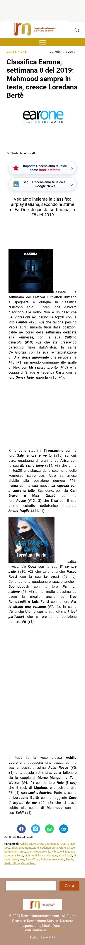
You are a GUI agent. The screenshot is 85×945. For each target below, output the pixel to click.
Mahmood (30, 855)
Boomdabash (53, 843)
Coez (7, 847)
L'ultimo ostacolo (36, 851)
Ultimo (16, 863)
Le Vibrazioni (56, 851)
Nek (21, 859)
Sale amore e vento (52, 859)
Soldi (7, 863)
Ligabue (70, 851)
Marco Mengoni (47, 855)
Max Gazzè (65, 855)
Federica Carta (49, 847)
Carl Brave (68, 843)
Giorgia (63, 847)
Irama (21, 851)
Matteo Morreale (53, 930)
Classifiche (17, 52)
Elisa (15, 847)
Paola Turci (32, 859)
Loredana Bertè (13, 855)
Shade (69, 859)
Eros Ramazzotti (29, 847)
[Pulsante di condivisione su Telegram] (63, 828)
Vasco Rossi (28, 863)
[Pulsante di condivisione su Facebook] (21, 828)
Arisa (40, 843)
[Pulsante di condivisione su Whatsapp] (49, 828)
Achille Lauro (28, 843)
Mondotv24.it (47, 937)
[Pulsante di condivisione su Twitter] (35, 828)
